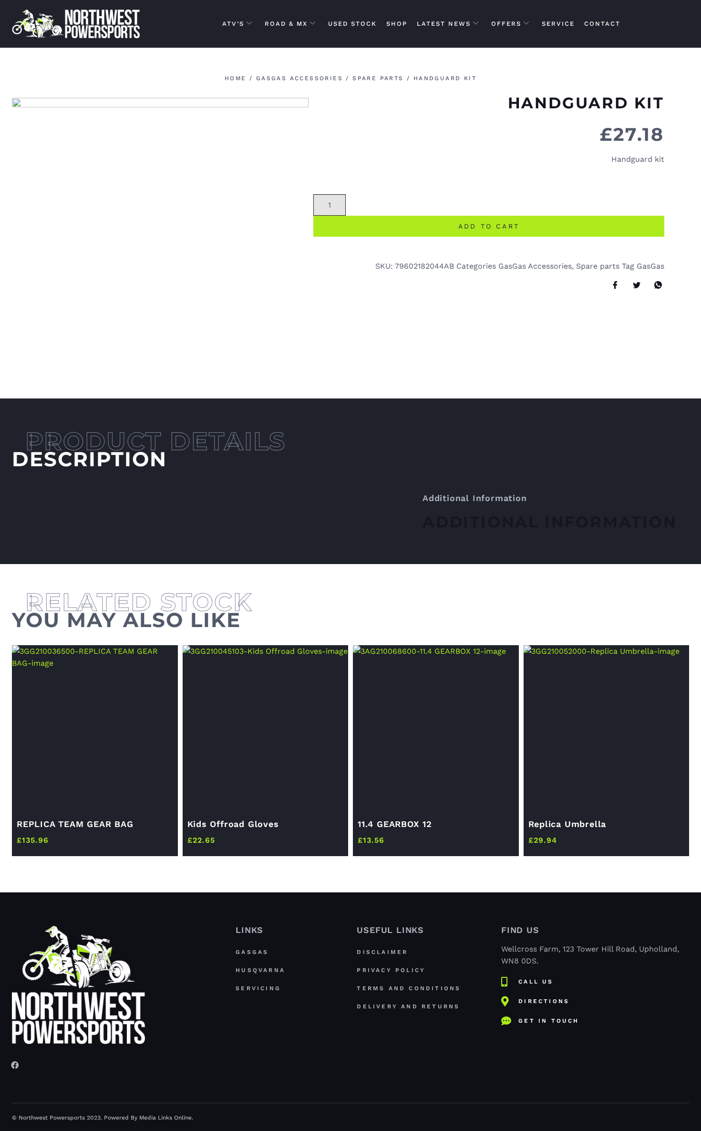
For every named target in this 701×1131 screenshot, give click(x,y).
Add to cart (488, 226)
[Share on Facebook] (612, 285)
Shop (396, 23)
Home (236, 78)
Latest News (444, 23)
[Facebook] (14, 1065)
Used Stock (352, 23)
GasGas (650, 266)
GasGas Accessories (299, 78)
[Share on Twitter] (633, 285)
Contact (602, 23)
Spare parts (377, 78)
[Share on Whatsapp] (655, 285)
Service (558, 23)
